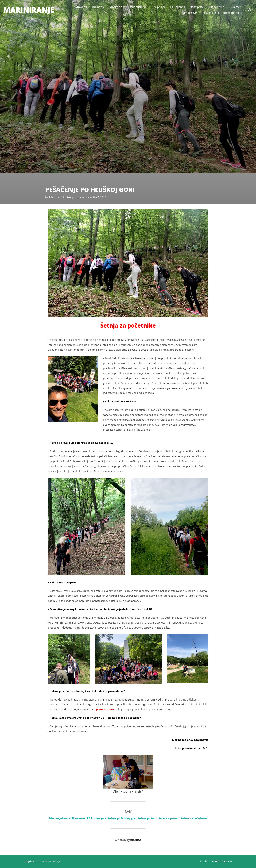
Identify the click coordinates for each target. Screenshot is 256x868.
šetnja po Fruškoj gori (122, 818)
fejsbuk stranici (104, 709)
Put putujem (138, 7)
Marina (54, 197)
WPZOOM (226, 861)
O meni (237, 7)
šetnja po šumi (147, 818)
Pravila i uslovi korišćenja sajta (222, 13)
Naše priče (197, 7)
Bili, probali (177, 7)
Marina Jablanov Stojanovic (67, 818)
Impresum (191, 13)
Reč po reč (158, 7)
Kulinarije (98, 7)
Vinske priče (117, 7)
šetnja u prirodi (169, 818)
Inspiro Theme (208, 861)
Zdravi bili (81, 7)
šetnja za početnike (194, 818)
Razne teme (216, 7)
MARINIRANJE (28, 10)
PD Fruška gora (96, 818)
